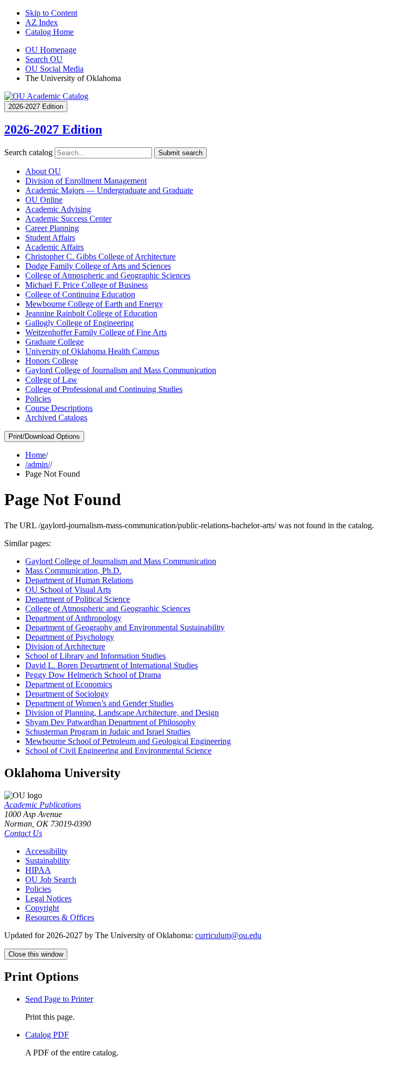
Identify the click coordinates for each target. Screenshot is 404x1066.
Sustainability (47, 860)
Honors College (51, 360)
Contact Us (23, 833)
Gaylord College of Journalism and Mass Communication (120, 370)
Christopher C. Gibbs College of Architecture (100, 256)
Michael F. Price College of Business (86, 284)
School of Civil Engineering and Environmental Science (118, 750)
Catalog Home (49, 31)
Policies (38, 398)
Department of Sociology (67, 693)
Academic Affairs (54, 247)
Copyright (42, 907)
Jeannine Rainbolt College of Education (91, 313)
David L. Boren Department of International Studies (111, 665)
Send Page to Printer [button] (59, 998)
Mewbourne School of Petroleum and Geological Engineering (128, 741)
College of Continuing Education (80, 294)
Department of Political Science (77, 599)
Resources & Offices (59, 917)
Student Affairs (50, 237)
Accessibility (46, 851)
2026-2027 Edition (53, 129)
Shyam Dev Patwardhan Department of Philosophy (110, 722)
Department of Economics (68, 684)
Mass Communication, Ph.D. (73, 570)
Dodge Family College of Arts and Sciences (98, 266)
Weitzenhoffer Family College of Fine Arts (96, 332)
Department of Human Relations (79, 580)
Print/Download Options (44, 436)
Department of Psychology (69, 636)
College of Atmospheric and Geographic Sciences (107, 275)
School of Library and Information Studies (95, 655)
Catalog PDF (47, 1034)
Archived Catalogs (56, 417)
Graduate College (54, 341)
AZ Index (41, 22)
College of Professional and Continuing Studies (104, 389)
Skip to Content (51, 12)
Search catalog (28, 152)
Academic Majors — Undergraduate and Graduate (109, 190)
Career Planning (52, 228)
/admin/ (37, 464)
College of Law (51, 379)
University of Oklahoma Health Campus (92, 351)
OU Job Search (50, 879)
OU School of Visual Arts (68, 589)
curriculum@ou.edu (228, 935)
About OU (43, 171)
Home (35, 454)
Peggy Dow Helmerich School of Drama (93, 674)
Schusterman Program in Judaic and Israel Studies (107, 731)
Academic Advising (58, 209)
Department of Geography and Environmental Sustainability (125, 627)
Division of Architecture (65, 646)
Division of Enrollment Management (86, 180)
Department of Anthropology (73, 618)
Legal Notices (48, 898)
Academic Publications (42, 804)
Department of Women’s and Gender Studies (99, 703)
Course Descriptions (59, 408)
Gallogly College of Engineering (79, 322)
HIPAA (38, 870)
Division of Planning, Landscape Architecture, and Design (122, 712)
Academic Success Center (68, 218)
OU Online (44, 199)
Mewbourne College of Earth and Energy (94, 303)
